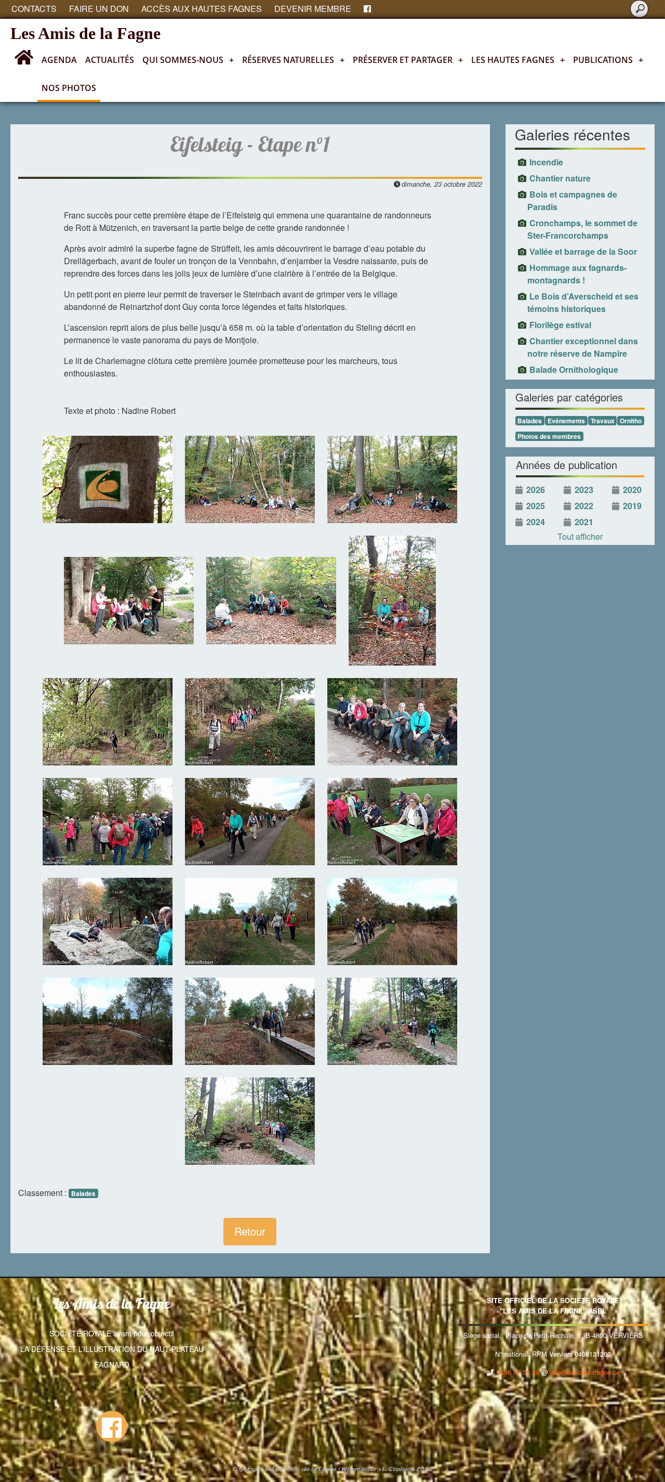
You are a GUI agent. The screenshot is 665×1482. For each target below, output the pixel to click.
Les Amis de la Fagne (85, 33)
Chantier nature (560, 178)
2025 (535, 506)
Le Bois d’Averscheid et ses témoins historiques (583, 302)
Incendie (546, 162)
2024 (535, 522)
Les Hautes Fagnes (518, 60)
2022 (584, 506)
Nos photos (69, 88)
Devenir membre (312, 9)
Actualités (109, 60)
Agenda (59, 60)
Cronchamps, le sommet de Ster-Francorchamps (582, 229)
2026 (535, 490)
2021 (584, 522)
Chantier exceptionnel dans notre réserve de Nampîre (582, 347)
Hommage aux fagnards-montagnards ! (577, 274)
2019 (632, 506)
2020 (632, 490)
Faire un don (99, 9)
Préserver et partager (408, 60)
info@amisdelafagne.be (585, 1372)
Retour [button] (249, 1231)
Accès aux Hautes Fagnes (201, 9)
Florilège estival (560, 325)
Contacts (34, 9)
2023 (584, 490)
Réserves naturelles (293, 60)
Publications (608, 60)
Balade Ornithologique (573, 369)
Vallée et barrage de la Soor (583, 251)
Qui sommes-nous (188, 60)
